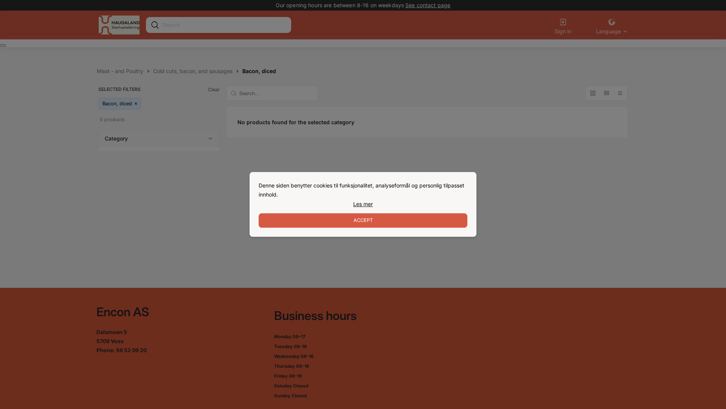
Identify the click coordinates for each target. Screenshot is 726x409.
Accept (363, 220)
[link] (363, 204)
